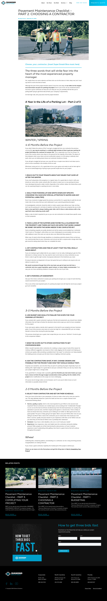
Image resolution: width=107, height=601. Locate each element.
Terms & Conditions (97, 588)
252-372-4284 (58, 582)
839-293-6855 (75, 582)
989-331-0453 (81, 2)
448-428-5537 (91, 582)
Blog (70, 3)
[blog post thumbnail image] (20, 478)
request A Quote (98, 2)
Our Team (49, 3)
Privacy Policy (88, 588)
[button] (66, 2)
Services (63, 3)
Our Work (56, 3)
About (43, 3)
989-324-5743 (42, 582)
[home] (9, 3)
